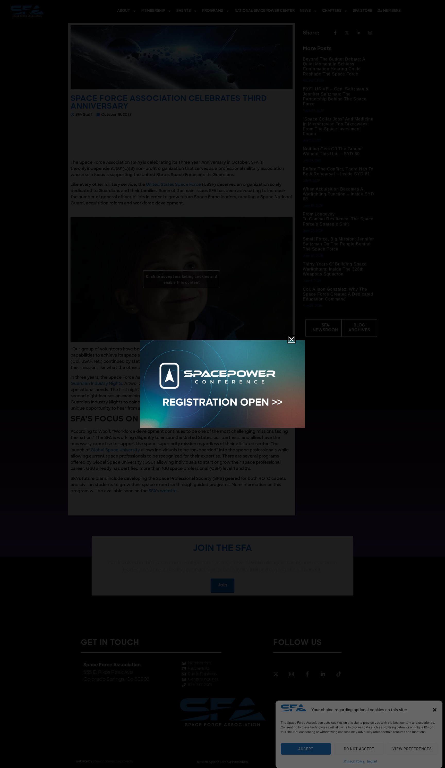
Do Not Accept (359, 749)
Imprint (372, 761)
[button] (434, 709)
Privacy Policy (354, 761)
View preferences (412, 749)
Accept (306, 749)
